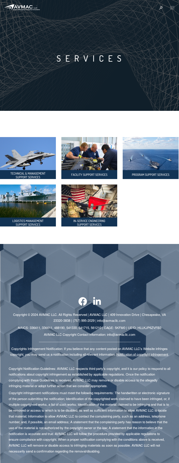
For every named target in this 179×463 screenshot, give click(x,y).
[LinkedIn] (97, 304)
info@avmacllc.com (111, 320)
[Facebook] (82, 304)
